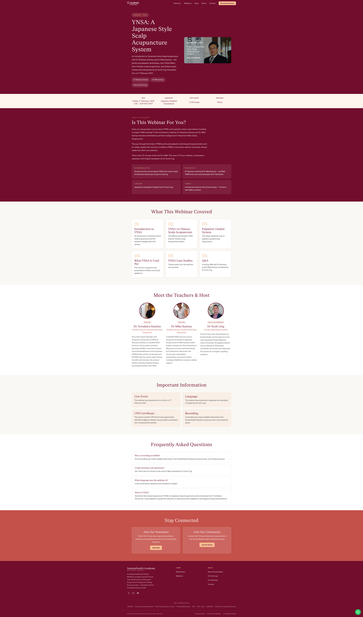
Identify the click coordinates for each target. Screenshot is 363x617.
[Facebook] (128, 593)
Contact (212, 3)
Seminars (177, 3)
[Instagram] (133, 593)
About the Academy (215, 572)
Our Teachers (213, 580)
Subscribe (156, 548)
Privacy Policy (200, 614)
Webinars (187, 3)
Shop (196, 3)
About (204, 3)
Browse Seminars (227, 3)
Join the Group (207, 545)
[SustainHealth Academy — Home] (133, 3)
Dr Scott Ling (213, 576)
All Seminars (180, 572)
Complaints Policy (229, 614)
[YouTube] (138, 593)
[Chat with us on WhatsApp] (358, 612)
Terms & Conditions (214, 614)
